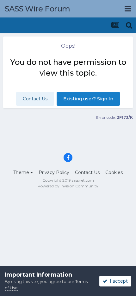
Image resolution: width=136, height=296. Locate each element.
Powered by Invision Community (68, 186)
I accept (117, 281)
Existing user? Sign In (88, 99)
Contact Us (35, 99)
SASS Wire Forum (37, 8)
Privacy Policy (54, 172)
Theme (21, 172)
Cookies (114, 172)
